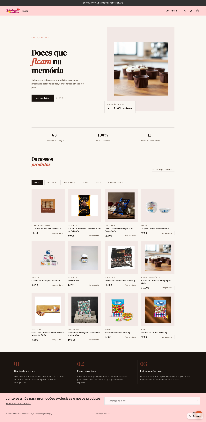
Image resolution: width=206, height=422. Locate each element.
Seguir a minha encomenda (18, 403)
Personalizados (115, 182)
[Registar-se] (196, 400)
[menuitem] (25, 11)
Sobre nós (61, 98)
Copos (98, 182)
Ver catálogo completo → (163, 169)
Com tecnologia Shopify (42, 414)
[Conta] (191, 11)
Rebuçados (69, 182)
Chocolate (52, 182)
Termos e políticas (103, 414)
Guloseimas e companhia (22, 414)
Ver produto (57, 233)
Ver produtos (42, 98)
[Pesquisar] (185, 11)
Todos (37, 182)
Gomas (85, 182)
